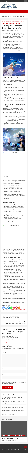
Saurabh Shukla (12, 440)
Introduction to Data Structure (17, 410)
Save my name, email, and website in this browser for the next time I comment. (14, 383)
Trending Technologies (15, 23)
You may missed (21, 435)
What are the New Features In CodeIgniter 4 (13, 407)
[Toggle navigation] (2, 11)
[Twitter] (6, 308)
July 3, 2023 (4, 30)
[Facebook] (3, 308)
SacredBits (12, 21)
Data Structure (6, 435)
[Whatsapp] (11, 308)
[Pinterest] (16, 308)
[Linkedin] (8, 308)
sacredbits (17, 309)
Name (3, 368)
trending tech (22, 309)
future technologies (10, 309)
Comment (4, 352)
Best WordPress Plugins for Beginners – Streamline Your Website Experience (12, 317)
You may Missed (7, 419)
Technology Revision (14, 449)
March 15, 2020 (5, 440)
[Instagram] (14, 308)
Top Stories (5, 23)
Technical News (19, 21)
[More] (19, 308)
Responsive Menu (25, 1)
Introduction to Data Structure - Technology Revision (14, 406)
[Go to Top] (25, 447)
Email (3, 374)
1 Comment (16, 30)
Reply (7, 342)
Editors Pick (5, 21)
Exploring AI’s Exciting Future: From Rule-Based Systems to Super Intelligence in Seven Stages (14, 322)
